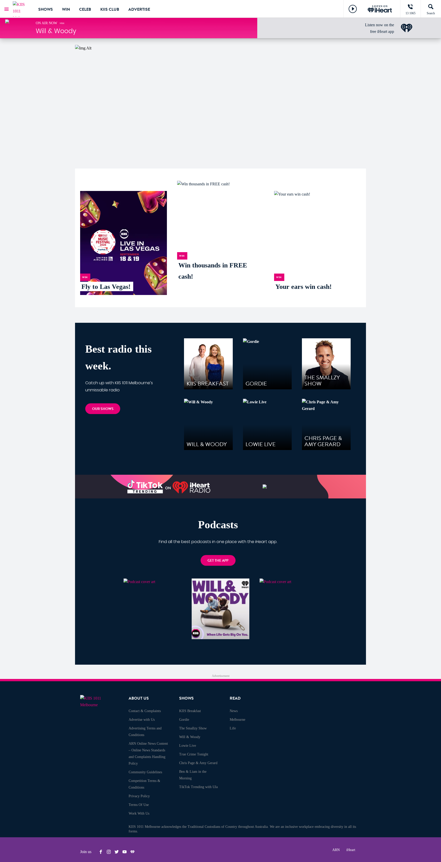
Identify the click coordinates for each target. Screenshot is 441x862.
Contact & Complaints (145, 711)
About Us (139, 698)
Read (235, 698)
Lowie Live (187, 746)
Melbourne (237, 720)
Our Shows (103, 408)
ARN (336, 850)
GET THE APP (217, 560)
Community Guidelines (145, 772)
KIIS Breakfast (190, 711)
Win (66, 9)
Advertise (139, 9)
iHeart (350, 850)
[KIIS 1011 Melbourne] (22, 9)
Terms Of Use (139, 805)
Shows (45, 9)
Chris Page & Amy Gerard (198, 763)
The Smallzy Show (193, 728)
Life (233, 728)
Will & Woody (189, 737)
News (234, 711)
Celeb (85, 9)
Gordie (184, 720)
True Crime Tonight (193, 754)
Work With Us (139, 813)
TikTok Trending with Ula (198, 787)
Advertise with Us (142, 720)
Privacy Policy (139, 796)
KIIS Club (109, 9)
